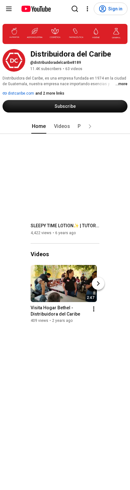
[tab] (38, 126)
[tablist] (65, 126)
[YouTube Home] (35, 9)
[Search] (75, 9)
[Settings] (87, 9)
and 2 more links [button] (49, 93)
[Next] (98, 283)
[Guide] (9, 9)
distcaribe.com (20, 93)
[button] (90, 126)
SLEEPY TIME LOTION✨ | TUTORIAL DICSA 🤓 (65, 225)
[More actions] (93, 309)
